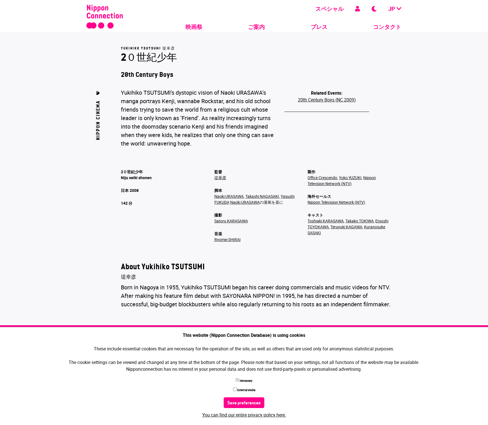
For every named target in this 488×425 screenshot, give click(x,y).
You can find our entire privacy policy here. (244, 415)
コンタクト (387, 27)
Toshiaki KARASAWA (326, 221)
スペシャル (329, 8)
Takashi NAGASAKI (262, 196)
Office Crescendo (322, 177)
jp (392, 8)
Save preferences (244, 403)
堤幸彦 (220, 177)
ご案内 (256, 27)
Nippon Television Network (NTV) (336, 202)
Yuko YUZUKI (350, 177)
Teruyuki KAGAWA (346, 226)
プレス (319, 27)
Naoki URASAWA (229, 196)
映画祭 (194, 27)
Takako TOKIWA (359, 221)
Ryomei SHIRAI (227, 239)
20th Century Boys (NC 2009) (327, 100)
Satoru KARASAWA (231, 221)
